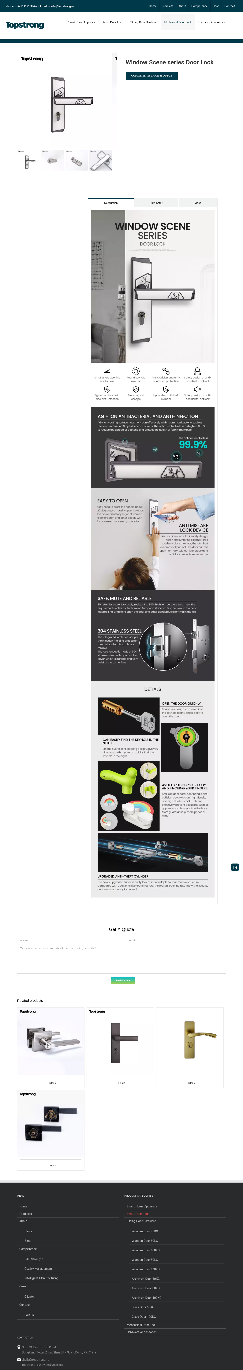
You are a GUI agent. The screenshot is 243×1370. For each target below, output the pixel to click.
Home (23, 1206)
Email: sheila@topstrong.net (58, 6)
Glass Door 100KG (144, 1317)
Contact (24, 1305)
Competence (28, 1249)
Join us (29, 1315)
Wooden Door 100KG (146, 1250)
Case (22, 1286)
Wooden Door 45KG (145, 1231)
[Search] (232, 22)
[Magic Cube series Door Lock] (120, 1033)
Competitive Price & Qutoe (151, 75)
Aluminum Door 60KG (146, 1279)
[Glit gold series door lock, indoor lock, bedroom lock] (189, 1033)
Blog (27, 1241)
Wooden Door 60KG (145, 1241)
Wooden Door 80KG (145, 1260)
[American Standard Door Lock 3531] (50, 1033)
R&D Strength (33, 1259)
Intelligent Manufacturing (41, 1278)
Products (25, 1214)
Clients (29, 1296)
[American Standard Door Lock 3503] (50, 1115)
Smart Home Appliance (142, 1206)
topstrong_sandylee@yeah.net (42, 1365)
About (23, 1221)
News (28, 1231)
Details (52, 1083)
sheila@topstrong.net (36, 1359)
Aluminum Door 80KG (146, 1288)
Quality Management (38, 1268)
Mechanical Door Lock (141, 1325)
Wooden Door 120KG (146, 1269)
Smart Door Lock (138, 1214)
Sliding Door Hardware (141, 1221)
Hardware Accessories (142, 1332)
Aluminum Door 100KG (146, 1298)
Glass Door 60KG (143, 1307)
